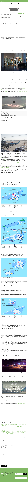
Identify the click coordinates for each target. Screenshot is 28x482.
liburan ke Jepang (23, 79)
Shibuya (18, 162)
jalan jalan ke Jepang (21, 13)
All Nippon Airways (19, 154)
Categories (16, 476)
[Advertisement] (14, 31)
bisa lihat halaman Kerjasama (4, 474)
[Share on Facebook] (26, 437)
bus (1, 157)
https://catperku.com (3, 447)
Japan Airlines (12, 154)
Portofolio (11, 474)
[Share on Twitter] (23, 437)
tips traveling (6, 91)
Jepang (10, 8)
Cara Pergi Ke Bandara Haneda (5, 114)
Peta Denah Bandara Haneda (5, 113)
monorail (5, 159)
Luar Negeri (14, 8)
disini (8, 472)
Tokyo (17, 8)
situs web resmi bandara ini (5, 167)
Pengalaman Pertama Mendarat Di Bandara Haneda (8, 115)
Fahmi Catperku (4, 440)
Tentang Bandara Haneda (4, 112)
